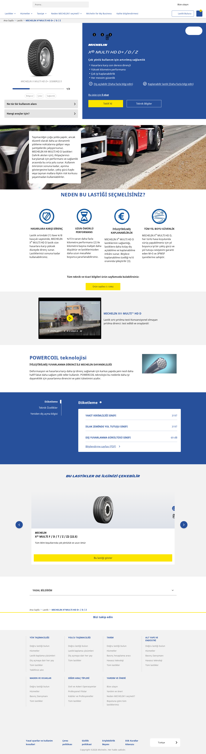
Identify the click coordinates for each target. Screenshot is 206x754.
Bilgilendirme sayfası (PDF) (101, 446)
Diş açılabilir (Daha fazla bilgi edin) (113, 84)
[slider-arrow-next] (75, 89)
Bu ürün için (98, 95)
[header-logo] (17, 4)
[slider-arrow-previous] (7, 89)
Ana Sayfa (9, 20)
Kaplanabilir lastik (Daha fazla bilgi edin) (170, 84)
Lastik (19, 20)
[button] (94, 34)
